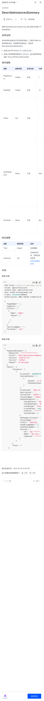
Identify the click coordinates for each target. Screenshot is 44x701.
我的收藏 (31, 19)
